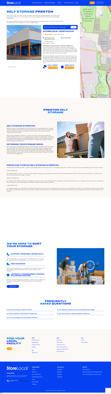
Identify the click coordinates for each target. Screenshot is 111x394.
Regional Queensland (62, 349)
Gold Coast (59, 342)
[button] (48, 41)
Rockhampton (60, 351)
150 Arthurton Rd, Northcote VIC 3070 (49, 38)
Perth (82, 340)
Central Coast (35, 340)
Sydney (34, 347)
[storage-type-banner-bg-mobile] (18, 367)
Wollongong (35, 342)
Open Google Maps (12, 66)
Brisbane (59, 340)
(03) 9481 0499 (67, 37)
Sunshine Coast (61, 344)
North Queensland (62, 347)
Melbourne (35, 352)
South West (84, 342)
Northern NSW (36, 344)
